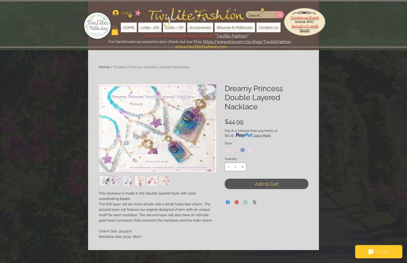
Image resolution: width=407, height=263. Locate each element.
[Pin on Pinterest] (237, 202)
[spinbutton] (235, 167)
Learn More (262, 135)
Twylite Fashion (231, 35)
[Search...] (279, 14)
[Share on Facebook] (228, 202)
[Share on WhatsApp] (245, 202)
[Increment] (243, 167)
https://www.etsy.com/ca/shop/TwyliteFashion (247, 41)
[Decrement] (228, 167)
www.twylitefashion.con (201, 46)
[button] (114, 30)
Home (104, 67)
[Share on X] (254, 202)
